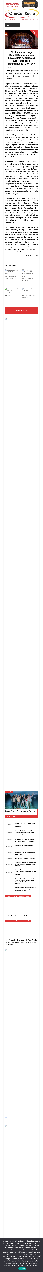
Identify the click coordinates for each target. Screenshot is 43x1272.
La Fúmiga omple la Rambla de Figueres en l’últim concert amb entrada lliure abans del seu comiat (28, 277)
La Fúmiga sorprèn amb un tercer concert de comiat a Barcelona (12, 293)
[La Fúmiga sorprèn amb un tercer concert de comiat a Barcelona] (12, 290)
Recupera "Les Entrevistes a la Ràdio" (18, 896)
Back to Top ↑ (21, 310)
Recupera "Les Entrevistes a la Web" (18, 921)
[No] (40, 1255)
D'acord (22, 1269)
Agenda (9, 792)
